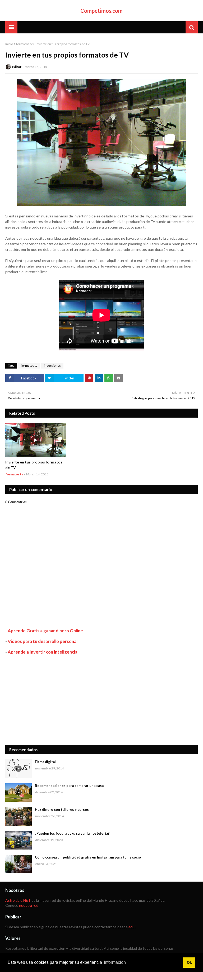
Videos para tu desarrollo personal (42, 641)
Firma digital (45, 762)
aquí (131, 927)
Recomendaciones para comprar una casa (69, 785)
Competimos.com (101, 10)
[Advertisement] (101, 700)
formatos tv (24, 44)
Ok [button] (189, 962)
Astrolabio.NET (18, 900)
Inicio (9, 44)
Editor (16, 67)
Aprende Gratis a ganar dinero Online (45, 630)
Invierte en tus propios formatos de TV (33, 465)
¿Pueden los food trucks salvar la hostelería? (72, 833)
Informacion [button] (115, 962)
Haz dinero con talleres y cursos (62, 809)
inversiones (52, 365)
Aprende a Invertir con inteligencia (42, 652)
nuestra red (28, 905)
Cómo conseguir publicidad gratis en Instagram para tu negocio (88, 857)
